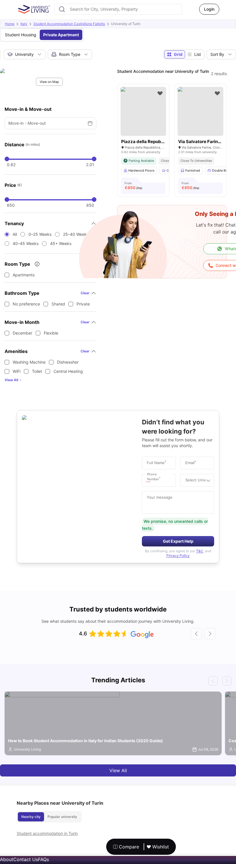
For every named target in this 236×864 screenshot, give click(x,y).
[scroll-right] (210, 633)
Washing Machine (29, 362)
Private (83, 303)
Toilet (37, 371)
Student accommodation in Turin (47, 833)
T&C (199, 551)
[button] (149, 480)
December (22, 333)
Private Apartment (61, 34)
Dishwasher (68, 362)
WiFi (16, 371)
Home (9, 24)
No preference (26, 303)
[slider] (7, 159)
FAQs (43, 859)
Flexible (51, 333)
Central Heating (68, 371)
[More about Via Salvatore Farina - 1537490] (200, 111)
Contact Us (25, 859)
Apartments (24, 274)
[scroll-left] (196, 633)
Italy (23, 24)
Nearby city (31, 816)
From (133, 185)
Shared (58, 303)
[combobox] (118, 9)
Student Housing (20, 34)
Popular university (62, 816)
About (6, 859)
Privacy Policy (178, 555)
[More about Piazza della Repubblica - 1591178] (143, 111)
